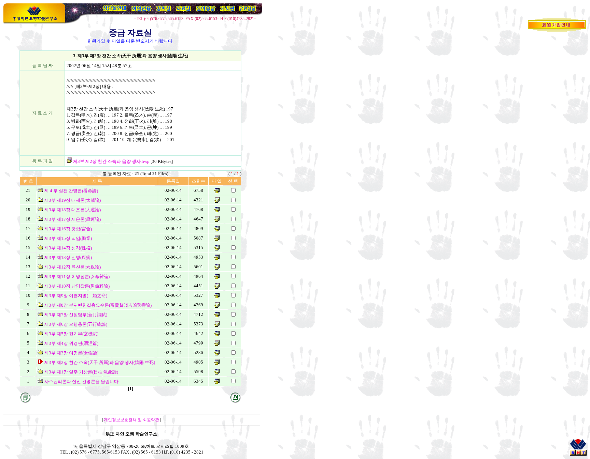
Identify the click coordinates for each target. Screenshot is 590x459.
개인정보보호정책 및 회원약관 (131, 419)
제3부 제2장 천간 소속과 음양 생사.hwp (111, 161)
